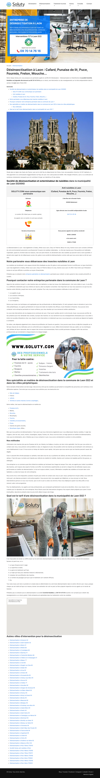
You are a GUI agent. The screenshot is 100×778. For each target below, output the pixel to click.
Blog (60, 772)
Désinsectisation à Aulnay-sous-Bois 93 (21, 678)
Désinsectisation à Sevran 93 (18, 680)
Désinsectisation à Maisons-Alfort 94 (21, 743)
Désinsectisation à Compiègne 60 (20, 650)
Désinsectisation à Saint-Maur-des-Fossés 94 (23, 728)
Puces (11, 423)
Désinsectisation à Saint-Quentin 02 (20, 642)
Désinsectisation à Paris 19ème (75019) (21, 760)
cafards (12, 398)
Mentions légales (88, 774)
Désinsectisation (17, 65)
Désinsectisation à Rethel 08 (18, 647)
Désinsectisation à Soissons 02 (19, 640)
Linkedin (85, 772)
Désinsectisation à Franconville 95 (20, 730)
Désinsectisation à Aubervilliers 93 (20, 708)
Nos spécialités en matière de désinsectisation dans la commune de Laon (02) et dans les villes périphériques (42, 104)
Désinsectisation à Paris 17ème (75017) (21, 753)
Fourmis (12, 418)
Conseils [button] (80, 3)
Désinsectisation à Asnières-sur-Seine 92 (22, 740)
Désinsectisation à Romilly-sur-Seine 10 (21, 720)
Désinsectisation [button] (44, 3)
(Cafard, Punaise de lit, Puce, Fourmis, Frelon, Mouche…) (30, 96)
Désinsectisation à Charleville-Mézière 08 (22, 655)
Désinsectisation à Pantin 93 (18, 710)
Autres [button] (71, 3)
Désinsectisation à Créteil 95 (18, 735)
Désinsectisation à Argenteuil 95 (19, 733)
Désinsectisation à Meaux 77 (18, 660)
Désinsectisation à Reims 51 (18, 645)
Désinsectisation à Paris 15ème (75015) (21, 745)
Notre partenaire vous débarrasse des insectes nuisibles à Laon (28, 99)
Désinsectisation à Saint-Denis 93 (20, 713)
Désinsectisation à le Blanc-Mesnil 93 (21, 690)
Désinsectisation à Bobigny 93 (19, 703)
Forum (91, 772)
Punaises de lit (14, 408)
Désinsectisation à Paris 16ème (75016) (21, 750)
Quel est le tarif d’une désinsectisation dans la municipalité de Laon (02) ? (31, 109)
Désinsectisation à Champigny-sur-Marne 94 (23, 715)
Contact (89, 3)
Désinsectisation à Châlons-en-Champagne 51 (23, 657)
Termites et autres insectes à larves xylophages (24, 400)
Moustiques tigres (15, 428)
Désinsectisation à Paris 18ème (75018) (21, 755)
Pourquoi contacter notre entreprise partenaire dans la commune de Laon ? (32, 102)
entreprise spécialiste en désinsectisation (38, 274)
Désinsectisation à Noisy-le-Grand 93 (21, 695)
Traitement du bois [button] (60, 3)
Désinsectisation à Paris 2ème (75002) (21, 758)
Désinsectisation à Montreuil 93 (19, 718)
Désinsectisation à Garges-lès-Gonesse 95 (22, 688)
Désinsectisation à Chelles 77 (18, 683)
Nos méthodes (17, 107)
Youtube (65, 772)
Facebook (72, 772)
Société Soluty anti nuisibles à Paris (20, 748)
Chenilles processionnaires (17, 420)
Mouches (12, 413)
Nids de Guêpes (14, 393)
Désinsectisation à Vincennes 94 (19, 725)
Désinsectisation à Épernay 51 (19, 652)
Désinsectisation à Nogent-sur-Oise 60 (21, 665)
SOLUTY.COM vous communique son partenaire (27, 91)
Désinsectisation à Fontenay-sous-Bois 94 (22, 705)
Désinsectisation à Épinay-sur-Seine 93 (21, 723)
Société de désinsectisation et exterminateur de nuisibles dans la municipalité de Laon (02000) (38, 89)
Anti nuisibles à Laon (19, 94)
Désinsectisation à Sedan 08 (18, 668)
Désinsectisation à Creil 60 (18, 662)
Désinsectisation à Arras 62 (18, 670)
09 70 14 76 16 (30, 51)
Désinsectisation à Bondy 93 (18, 698)
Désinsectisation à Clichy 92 (18, 738)
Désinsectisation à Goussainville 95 (20, 675)
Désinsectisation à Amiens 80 (18, 673)
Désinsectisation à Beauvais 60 (19, 700)
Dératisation (32, 3)
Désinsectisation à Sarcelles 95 (19, 685)
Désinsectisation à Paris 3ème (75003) (21, 763)
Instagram (79, 772)
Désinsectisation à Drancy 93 (18, 693)
